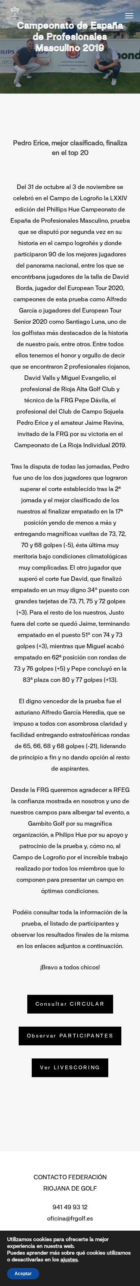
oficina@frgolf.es (70, 1218)
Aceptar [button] (23, 1273)
